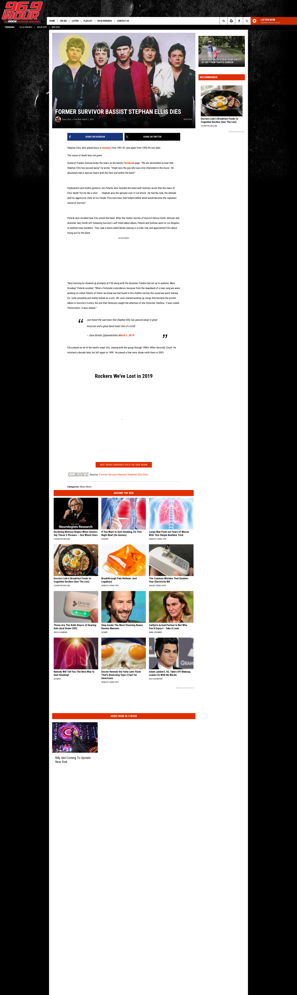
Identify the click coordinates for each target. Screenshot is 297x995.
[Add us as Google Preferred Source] (231, 21)
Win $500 (56, 27)
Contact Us (123, 21)
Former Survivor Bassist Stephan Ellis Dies (123, 474)
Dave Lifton (66, 119)
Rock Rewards (104, 21)
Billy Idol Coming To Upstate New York (73, 760)
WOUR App (42, 27)
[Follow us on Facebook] (239, 21)
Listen (75, 21)
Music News (86, 487)
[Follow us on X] (247, 21)
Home (52, 21)
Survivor (106, 147)
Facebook (129, 162)
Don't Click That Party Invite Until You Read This (221, 61)
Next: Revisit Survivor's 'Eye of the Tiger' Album (123, 465)
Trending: (10, 27)
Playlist (88, 21)
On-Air (63, 21)
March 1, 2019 (126, 335)
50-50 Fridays (25, 27)
